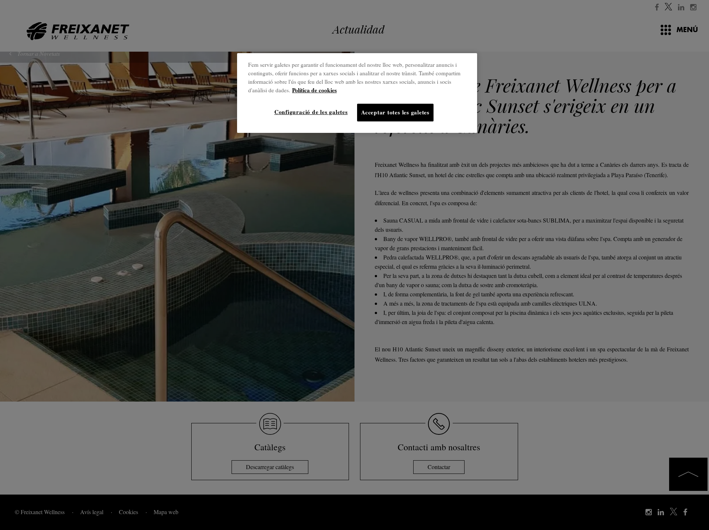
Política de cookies (314, 90)
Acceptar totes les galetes (395, 112)
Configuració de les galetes (311, 112)
